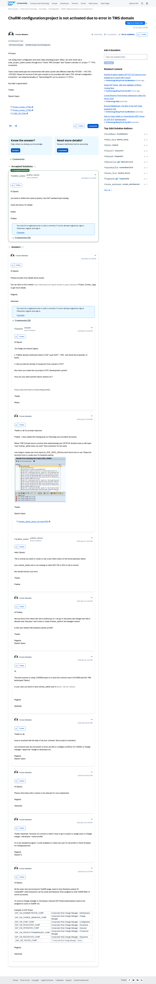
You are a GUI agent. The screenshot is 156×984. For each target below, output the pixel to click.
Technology (42, 9)
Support (69, 980)
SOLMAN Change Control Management (38, 45)
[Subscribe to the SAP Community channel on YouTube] (137, 980)
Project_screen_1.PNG (21, 110)
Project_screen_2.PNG (21, 107)
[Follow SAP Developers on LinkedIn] (142, 980)
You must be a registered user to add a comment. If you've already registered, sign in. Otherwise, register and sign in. (50, 227)
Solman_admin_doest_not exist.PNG (33, 522)
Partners (75, 3)
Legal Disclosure (47, 980)
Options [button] (146, 23)
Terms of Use (25, 980)
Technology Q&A (53, 9)
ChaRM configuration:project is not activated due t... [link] (77, 9)
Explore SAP (133, 3)
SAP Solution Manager (16, 45)
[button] (138, 35)
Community (22, 3)
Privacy (15, 980)
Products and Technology (39, 3)
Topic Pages (105, 3)
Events (83, 3)
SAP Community (13, 9)
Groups (54, 3)
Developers (64, 3)
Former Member (22, 34)
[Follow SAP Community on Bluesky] (133, 980)
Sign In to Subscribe (135, 23)
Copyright (35, 980)
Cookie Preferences (81, 980)
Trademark (59, 980)
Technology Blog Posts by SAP (118, 91)
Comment (93, 126)
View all (107, 190)
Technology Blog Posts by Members (120, 80)
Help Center (93, 3)
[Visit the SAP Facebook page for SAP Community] (129, 980)
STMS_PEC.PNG (19, 114)
